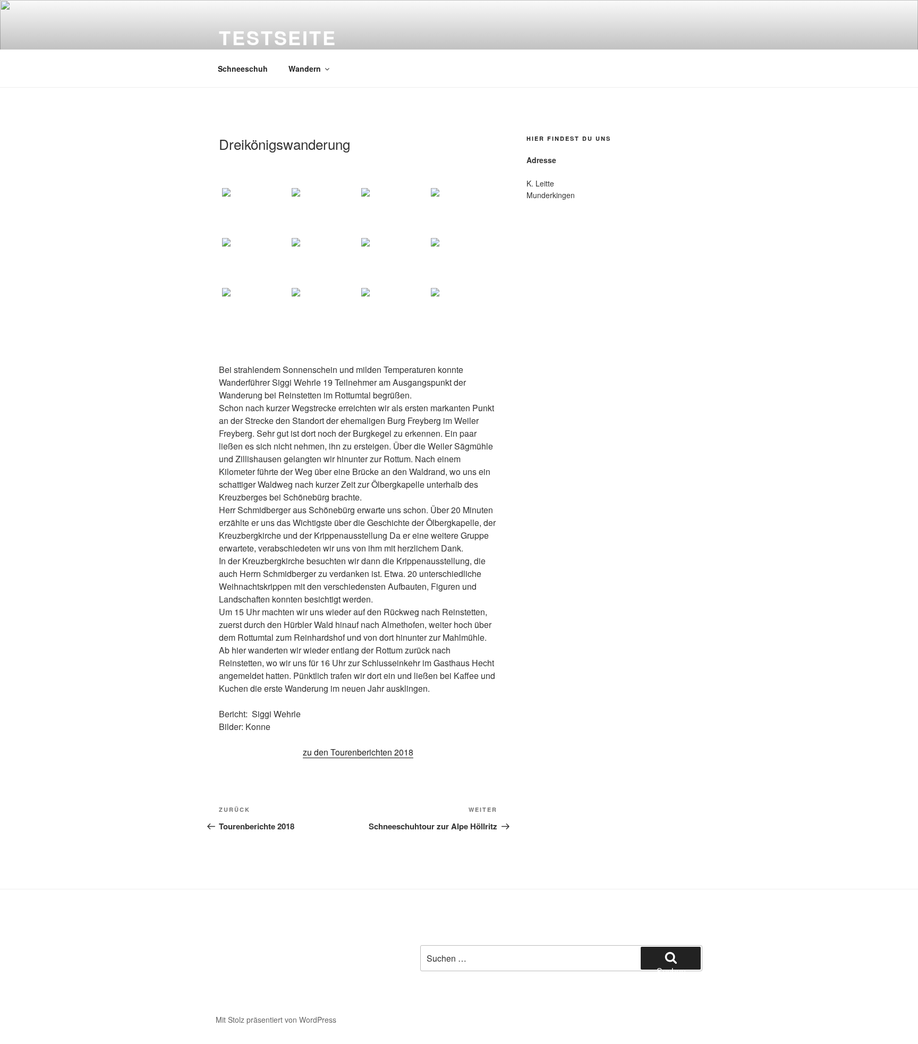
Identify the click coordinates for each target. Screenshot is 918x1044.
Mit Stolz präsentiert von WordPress (276, 1019)
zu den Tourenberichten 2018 (358, 752)
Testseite (278, 37)
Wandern (304, 68)
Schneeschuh (243, 68)
